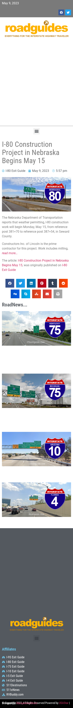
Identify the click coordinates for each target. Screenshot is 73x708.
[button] (36, 131)
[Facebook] (61, 12)
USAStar (64, 703)
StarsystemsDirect (26, 703)
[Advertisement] (36, 83)
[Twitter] (68, 12)
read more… (10, 253)
